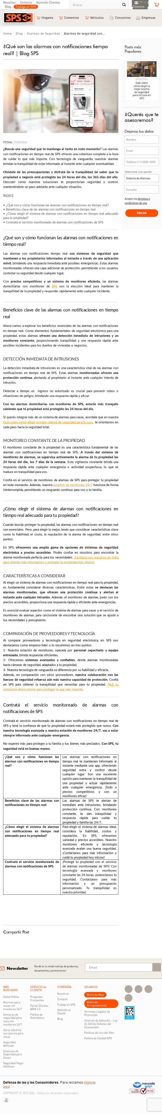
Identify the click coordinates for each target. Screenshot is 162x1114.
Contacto (26, 2)
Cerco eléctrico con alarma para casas (13, 1033)
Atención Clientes (48, 2)
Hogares (47, 17)
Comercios (71, 17)
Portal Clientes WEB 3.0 (39, 1007)
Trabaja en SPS (25, 6)
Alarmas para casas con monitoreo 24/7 (12, 1005)
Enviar (142, 213)
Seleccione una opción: (138, 171)
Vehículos (97, 17)
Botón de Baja (95, 994)
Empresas (149, 17)
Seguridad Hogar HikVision (13, 1064)
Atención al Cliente (63, 1011)
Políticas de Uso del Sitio (99, 1032)
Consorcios (123, 17)
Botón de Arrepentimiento (97, 1003)
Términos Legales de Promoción (97, 1013)
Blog (8, 6)
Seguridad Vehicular (9, 1043)
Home (7, 33)
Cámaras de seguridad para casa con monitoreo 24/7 (12, 1019)
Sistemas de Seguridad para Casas (12, 1054)
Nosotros (9, 2)
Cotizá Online (11, 997)
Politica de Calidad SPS (98, 1038)
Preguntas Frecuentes (37, 998)
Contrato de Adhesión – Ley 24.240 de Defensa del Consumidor (100, 1024)
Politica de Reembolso (37, 1016)
